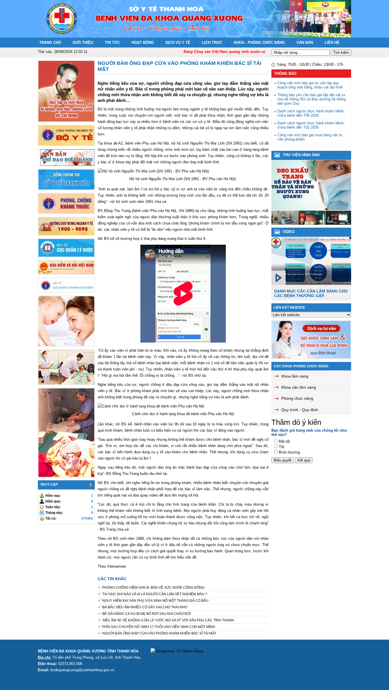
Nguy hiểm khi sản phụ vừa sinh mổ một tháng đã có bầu (155, 601)
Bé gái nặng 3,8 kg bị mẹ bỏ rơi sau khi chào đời (146, 614)
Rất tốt (284, 441)
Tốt (281, 447)
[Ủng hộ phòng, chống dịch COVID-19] (338, 223)
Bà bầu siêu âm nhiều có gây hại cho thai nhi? (145, 607)
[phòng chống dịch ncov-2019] (311, 209)
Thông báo (285, 73)
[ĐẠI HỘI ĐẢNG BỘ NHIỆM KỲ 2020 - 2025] (311, 223)
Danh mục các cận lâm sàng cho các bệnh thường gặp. (311, 293)
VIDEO (288, 232)
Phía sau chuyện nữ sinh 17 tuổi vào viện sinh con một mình (158, 627)
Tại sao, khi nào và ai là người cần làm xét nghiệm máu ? (154, 594)
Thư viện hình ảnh (301, 155)
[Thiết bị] (284, 223)
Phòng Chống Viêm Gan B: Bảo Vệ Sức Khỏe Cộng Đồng (153, 588)
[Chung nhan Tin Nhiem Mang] (177, 651)
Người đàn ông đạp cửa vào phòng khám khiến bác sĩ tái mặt (159, 633)
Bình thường (289, 452)
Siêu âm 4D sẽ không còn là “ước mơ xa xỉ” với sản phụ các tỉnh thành (168, 620)
